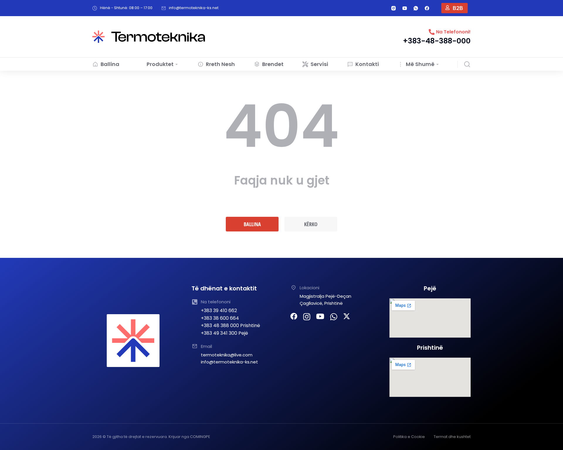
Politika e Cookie (409, 436)
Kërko (311, 224)
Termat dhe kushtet (452, 436)
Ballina (252, 224)
